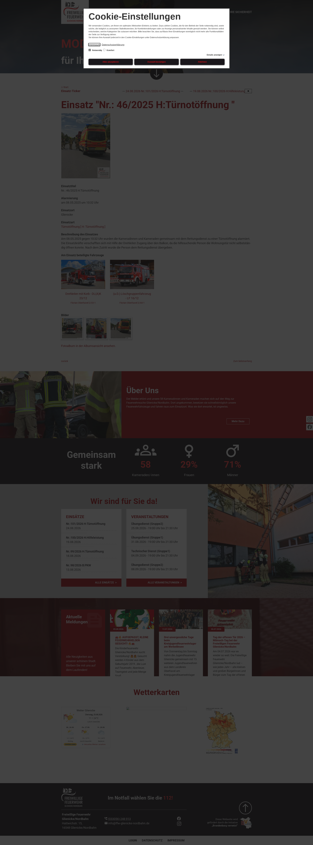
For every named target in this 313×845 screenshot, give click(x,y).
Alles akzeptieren (111, 62)
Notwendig (97, 50)
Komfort (110, 50)
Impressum (94, 44)
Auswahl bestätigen (156, 62)
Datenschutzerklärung (113, 44)
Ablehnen (202, 62)
